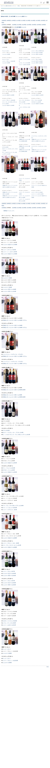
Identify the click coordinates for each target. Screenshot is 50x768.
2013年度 (28, 20)
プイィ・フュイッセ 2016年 (36, 100)
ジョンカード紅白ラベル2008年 (8, 95)
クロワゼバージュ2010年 (36, 101)
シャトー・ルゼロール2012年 (24, 64)
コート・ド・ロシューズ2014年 (9, 507)
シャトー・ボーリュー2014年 (37, 192)
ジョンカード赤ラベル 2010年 (9, 291)
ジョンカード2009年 (6, 54)
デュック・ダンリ (5, 50)
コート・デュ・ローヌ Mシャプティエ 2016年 (13, 505)
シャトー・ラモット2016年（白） (37, 50)
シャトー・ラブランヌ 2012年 (9, 509)
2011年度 (18, 20)
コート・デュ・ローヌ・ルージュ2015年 (11, 545)
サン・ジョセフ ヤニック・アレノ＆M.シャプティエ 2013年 (16, 434)
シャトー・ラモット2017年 (8, 571)
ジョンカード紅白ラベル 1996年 (9, 244)
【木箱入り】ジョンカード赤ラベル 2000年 (12, 325)
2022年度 (24, 24)
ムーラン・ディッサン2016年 (24, 62)
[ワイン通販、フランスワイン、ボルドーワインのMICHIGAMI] (13, 2)
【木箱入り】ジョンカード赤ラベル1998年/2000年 (13, 389)
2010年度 (13, 20)
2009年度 (9, 20)
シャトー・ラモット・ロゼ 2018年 (10, 543)
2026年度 (43, 24)
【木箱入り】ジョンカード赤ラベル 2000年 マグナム (14, 320)
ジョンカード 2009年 (7, 278)
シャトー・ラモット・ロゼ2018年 (8, 100)
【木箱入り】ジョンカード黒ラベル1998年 (12, 394)
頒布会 (19, 5)
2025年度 (39, 24)
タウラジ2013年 (5, 147)
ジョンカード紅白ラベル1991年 (37, 95)
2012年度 (23, 20)
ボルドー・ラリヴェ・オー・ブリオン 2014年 (12, 432)
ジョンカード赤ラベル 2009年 (9, 289)
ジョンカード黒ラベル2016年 (37, 54)
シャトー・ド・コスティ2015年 (9, 251)
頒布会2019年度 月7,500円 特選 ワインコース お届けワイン (14, 16)
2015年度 (38, 20)
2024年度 (34, 24)
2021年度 (19, 24)
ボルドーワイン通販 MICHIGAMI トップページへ (8, 5)
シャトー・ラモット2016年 (36, 59)
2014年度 (33, 20)
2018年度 (4, 24)
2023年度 (29, 24)
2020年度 (14, 24)
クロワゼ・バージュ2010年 (8, 470)
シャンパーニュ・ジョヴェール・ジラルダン (12, 354)
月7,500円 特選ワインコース (20, 27)
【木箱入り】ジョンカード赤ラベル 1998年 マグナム (14, 356)
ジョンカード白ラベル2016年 (37, 52)
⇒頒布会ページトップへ (8, 210)
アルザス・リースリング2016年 (9, 620)
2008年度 (4, 20)
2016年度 (43, 20)
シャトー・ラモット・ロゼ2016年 (8, 61)
